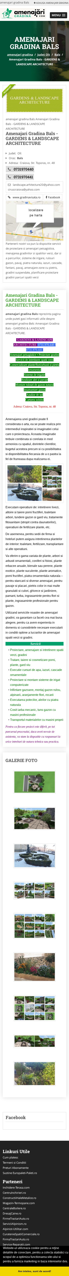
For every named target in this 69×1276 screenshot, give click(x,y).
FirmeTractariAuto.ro (16, 1218)
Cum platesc (10, 1157)
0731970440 (23, 169)
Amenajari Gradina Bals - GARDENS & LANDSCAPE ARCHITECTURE (32, 300)
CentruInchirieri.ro (14, 1192)
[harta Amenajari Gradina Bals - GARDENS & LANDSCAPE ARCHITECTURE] (34, 221)
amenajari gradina (20, 54)
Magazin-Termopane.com (19, 1203)
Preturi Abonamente (16, 1167)
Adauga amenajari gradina (52, 2)
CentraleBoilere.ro (14, 1208)
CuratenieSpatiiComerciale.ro (21, 1234)
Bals (57, 54)
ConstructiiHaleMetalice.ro (19, 1197)
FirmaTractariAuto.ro (16, 1239)
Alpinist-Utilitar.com (15, 1229)
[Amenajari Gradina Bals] (34, 100)
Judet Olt (43, 54)
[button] (58, 15)
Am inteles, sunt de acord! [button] (34, 1271)
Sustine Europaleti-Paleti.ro (20, 1173)
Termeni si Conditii (14, 1162)
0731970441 (23, 176)
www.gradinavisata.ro (25, 197)
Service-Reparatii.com (16, 1244)
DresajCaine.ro (12, 1213)
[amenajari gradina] (23, 13)
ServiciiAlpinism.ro (14, 1223)
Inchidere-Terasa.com (16, 1187)
